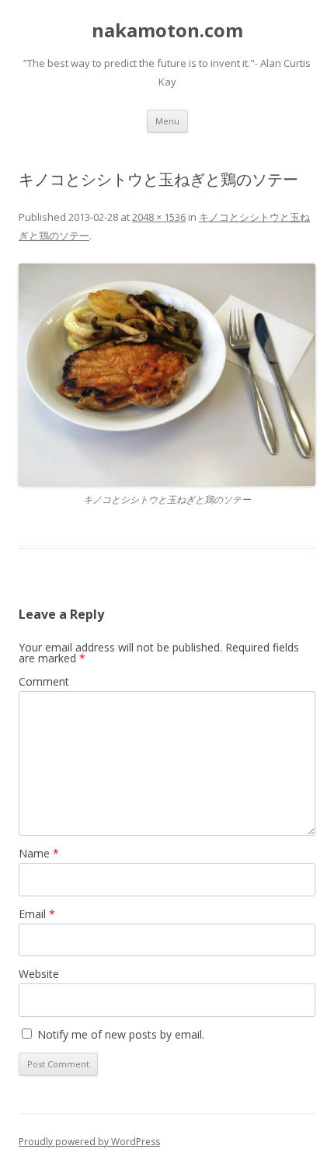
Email (37, 913)
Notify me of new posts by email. (120, 1034)
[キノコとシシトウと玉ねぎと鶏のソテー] (167, 375)
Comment (44, 681)
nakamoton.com (167, 31)
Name (39, 853)
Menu (167, 121)
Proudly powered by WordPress (89, 1141)
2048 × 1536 (159, 217)
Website (39, 973)
